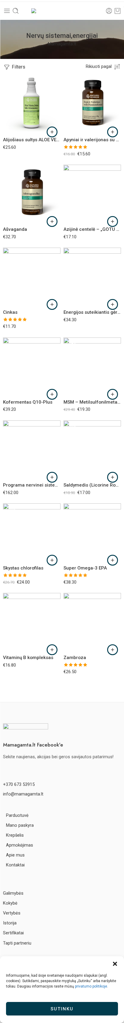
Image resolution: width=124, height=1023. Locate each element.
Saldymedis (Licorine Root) (92, 485)
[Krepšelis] (117, 10)
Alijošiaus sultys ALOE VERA (31, 139)
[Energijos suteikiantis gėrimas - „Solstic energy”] (92, 276)
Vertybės (11, 913)
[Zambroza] (92, 621)
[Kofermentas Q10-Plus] (31, 366)
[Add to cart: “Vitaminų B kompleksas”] (52, 649)
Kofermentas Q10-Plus (27, 402)
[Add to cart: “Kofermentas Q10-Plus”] (52, 394)
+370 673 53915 (19, 784)
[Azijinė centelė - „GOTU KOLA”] (92, 193)
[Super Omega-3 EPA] (92, 532)
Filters (18, 67)
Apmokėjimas (19, 845)
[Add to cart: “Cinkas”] (52, 304)
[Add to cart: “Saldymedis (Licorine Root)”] (112, 477)
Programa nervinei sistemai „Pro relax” (31, 485)
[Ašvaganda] (31, 193)
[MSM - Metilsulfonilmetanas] (92, 366)
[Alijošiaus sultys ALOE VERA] (31, 104)
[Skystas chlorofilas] (31, 532)
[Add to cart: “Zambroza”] (112, 649)
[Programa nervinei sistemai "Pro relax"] (31, 449)
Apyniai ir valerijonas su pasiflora (92, 139)
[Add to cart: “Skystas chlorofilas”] (52, 560)
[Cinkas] (31, 276)
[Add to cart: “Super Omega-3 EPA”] (112, 560)
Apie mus (15, 855)
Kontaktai (15, 865)
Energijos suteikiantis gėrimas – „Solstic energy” (92, 312)
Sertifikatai (13, 933)
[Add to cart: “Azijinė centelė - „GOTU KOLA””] (112, 221)
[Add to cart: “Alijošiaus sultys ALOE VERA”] (52, 132)
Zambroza (75, 657)
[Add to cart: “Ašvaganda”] (52, 221)
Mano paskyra (20, 825)
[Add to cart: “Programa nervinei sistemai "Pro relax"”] (52, 477)
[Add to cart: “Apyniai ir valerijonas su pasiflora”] (112, 132)
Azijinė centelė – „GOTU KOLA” (92, 229)
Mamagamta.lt (62, 44)
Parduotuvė (17, 815)
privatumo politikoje (91, 986)
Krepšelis (15, 835)
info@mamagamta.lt (23, 794)
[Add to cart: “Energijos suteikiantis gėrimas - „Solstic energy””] (112, 304)
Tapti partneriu (17, 943)
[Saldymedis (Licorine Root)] (92, 449)
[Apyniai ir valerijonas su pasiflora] (92, 104)
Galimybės (13, 893)
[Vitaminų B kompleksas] (31, 621)
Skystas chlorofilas (23, 568)
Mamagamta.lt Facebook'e (33, 744)
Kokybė (10, 903)
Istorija (10, 923)
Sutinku (62, 1009)
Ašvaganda (15, 229)
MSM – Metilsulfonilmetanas (92, 402)
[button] (115, 964)
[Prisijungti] (109, 10)
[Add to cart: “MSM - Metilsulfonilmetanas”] (112, 394)
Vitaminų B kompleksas (28, 657)
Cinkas (10, 312)
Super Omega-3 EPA (85, 568)
